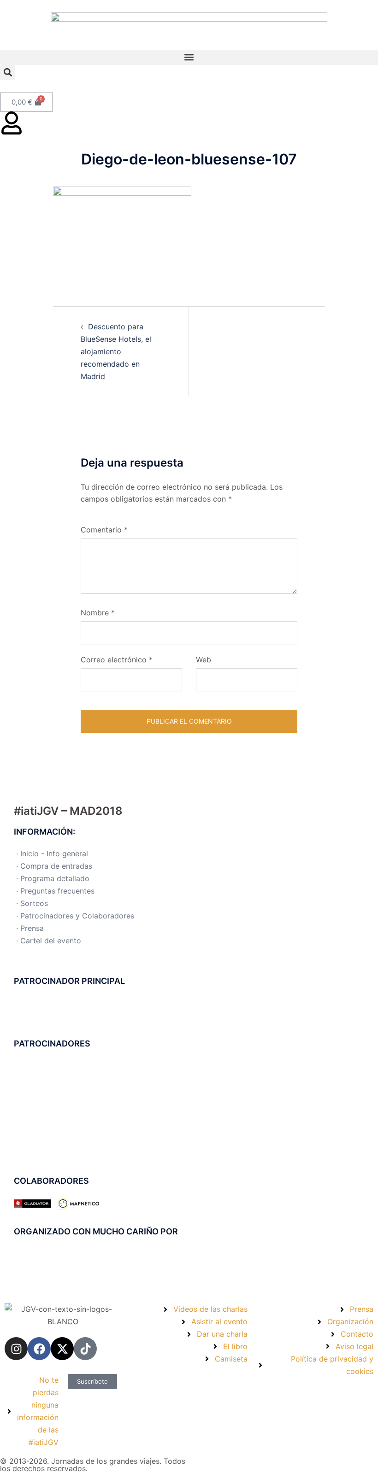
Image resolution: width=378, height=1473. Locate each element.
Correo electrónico (117, 659)
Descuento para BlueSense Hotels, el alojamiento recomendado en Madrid (116, 351)
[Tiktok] (85, 1348)
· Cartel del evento (48, 940)
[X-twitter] (62, 1348)
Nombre (98, 612)
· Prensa (30, 928)
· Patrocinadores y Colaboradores (75, 915)
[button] (189, 57)
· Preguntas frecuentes (55, 890)
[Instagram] (16, 1348)
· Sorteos (32, 903)
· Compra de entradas (54, 866)
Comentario (104, 529)
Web (203, 659)
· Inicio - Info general (52, 853)
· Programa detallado (52, 878)
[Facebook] (39, 1348)
